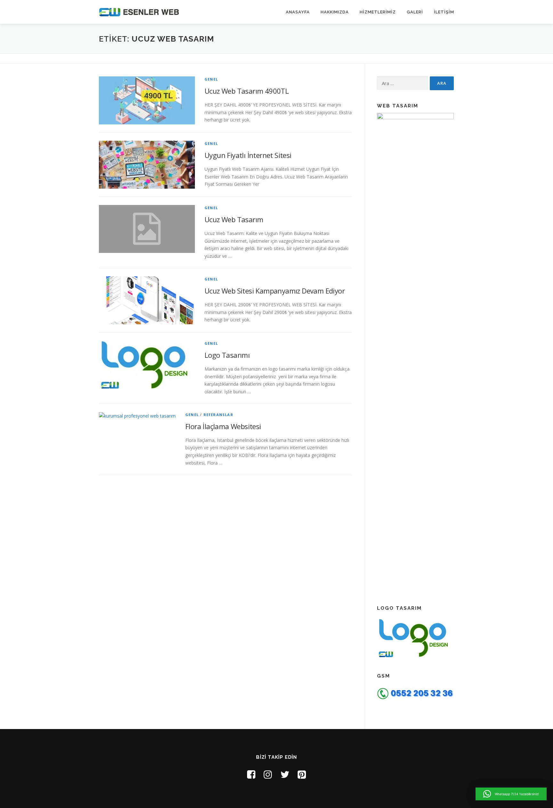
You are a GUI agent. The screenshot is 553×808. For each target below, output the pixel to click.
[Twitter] (284, 774)
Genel (211, 79)
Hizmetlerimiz (378, 12)
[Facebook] (251, 774)
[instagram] (268, 774)
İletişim (444, 12)
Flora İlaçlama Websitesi (223, 426)
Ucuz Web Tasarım (233, 219)
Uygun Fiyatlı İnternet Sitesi (248, 155)
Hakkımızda (335, 12)
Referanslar (218, 414)
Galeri (415, 12)
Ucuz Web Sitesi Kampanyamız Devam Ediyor (274, 290)
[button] (511, 794)
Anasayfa (298, 12)
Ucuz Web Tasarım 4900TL (246, 91)
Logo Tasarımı (227, 355)
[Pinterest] (302, 774)
